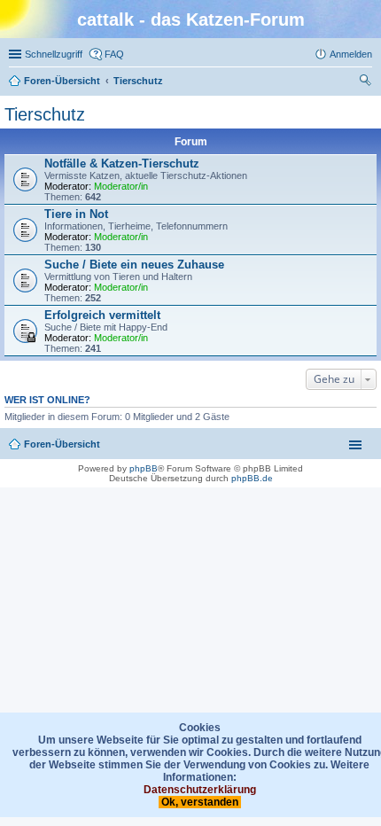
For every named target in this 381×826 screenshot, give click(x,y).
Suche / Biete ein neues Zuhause (134, 264)
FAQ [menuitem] (114, 54)
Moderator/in (121, 186)
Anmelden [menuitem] (351, 54)
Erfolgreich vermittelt (102, 315)
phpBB (143, 468)
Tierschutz (44, 114)
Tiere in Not (76, 214)
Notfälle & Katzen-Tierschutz (121, 163)
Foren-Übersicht (62, 444)
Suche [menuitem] (367, 82)
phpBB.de (252, 478)
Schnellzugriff (53, 54)
